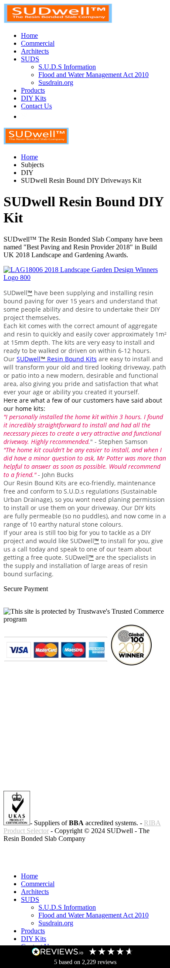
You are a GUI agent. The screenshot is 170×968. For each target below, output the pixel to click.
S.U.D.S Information (67, 67)
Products (33, 90)
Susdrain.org (55, 82)
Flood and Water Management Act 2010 (93, 74)
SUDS (30, 59)
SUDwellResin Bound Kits (57, 359)
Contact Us (36, 106)
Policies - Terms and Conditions (47, 853)
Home (29, 35)
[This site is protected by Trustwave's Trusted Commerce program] (85, 615)
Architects (35, 51)
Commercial (37, 43)
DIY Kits (33, 98)
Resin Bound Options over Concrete (53, 861)
